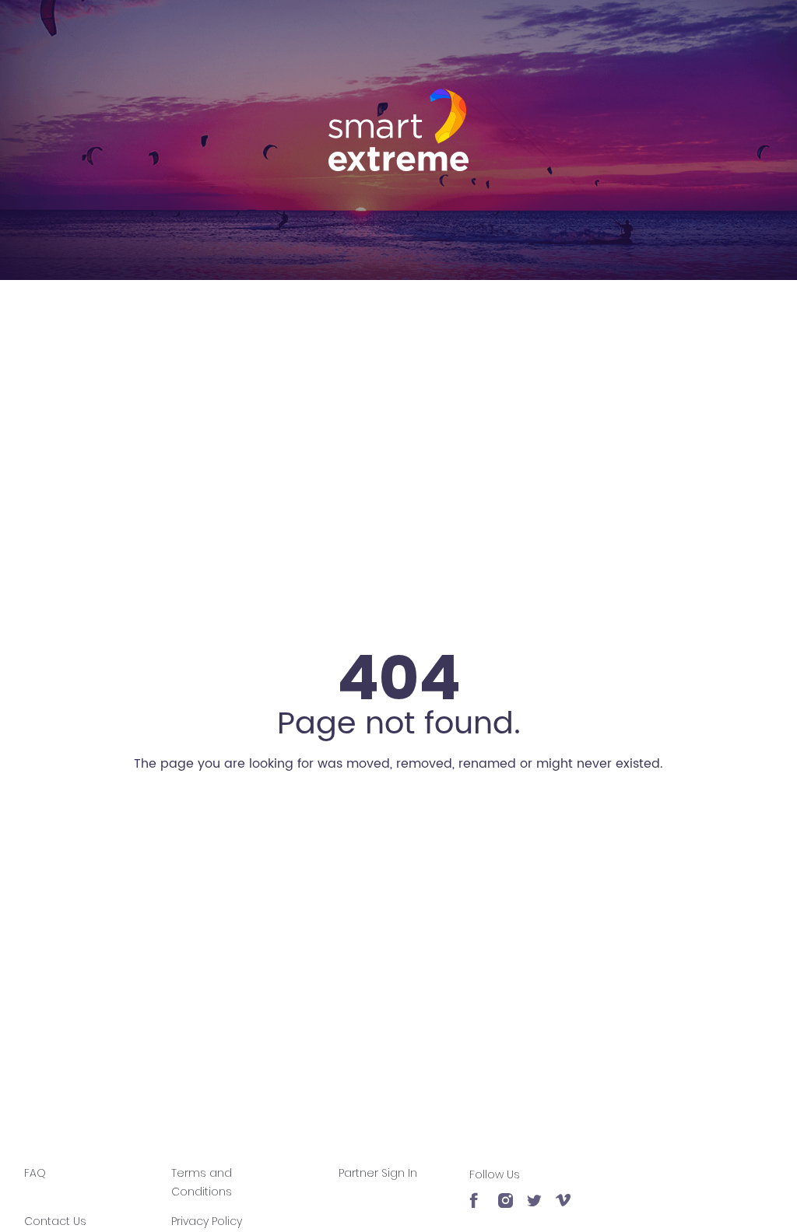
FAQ (35, 1173)
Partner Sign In (378, 1173)
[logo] (398, 130)
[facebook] (476, 1193)
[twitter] (534, 1193)
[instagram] (505, 1193)
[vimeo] (563, 1193)
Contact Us (55, 1221)
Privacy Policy (206, 1221)
